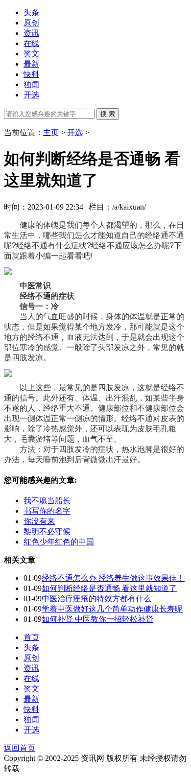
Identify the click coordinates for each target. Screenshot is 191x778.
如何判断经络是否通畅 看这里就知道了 (109, 588)
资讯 (31, 33)
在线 (31, 43)
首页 (31, 637)
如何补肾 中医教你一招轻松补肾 (97, 619)
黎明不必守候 (47, 531)
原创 (31, 23)
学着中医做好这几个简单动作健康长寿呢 (112, 609)
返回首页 (19, 748)
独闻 (31, 84)
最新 (31, 64)
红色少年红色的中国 (59, 542)
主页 (51, 132)
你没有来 (39, 521)
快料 (31, 74)
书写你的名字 (47, 511)
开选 (31, 95)
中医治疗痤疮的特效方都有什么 (96, 598)
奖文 (31, 53)
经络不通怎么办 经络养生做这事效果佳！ (113, 578)
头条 (31, 12)
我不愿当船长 (47, 500)
